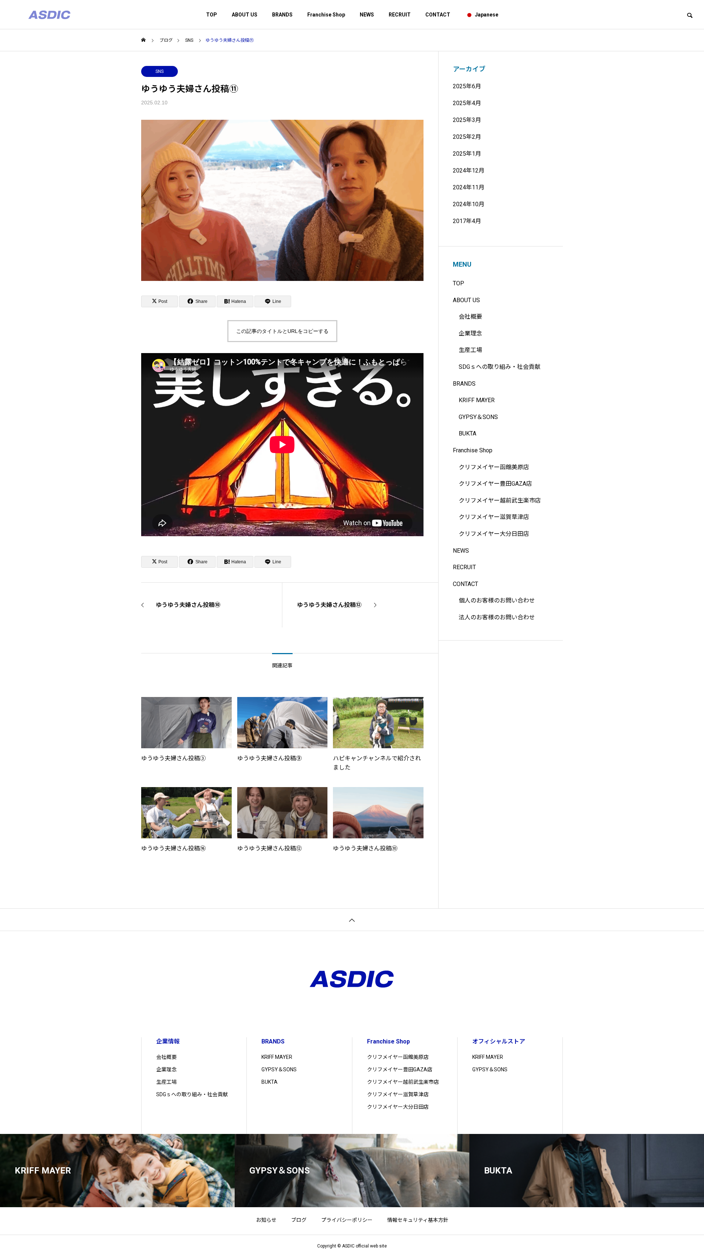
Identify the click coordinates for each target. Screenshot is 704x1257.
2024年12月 (468, 170)
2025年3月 (467, 119)
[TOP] (352, 919)
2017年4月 (467, 221)
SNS (159, 71)
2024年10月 (468, 204)
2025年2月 (467, 136)
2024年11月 (468, 187)
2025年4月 (467, 103)
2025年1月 (467, 153)
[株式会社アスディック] (49, 14)
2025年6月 (467, 86)
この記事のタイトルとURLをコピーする (282, 331)
